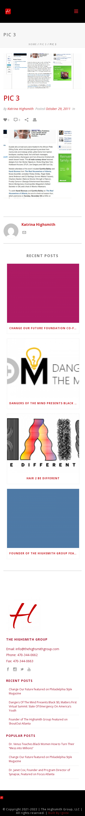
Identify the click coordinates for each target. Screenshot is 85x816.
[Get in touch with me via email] (24, 232)
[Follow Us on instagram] (15, 669)
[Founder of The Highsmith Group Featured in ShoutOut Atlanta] (43, 518)
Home (33, 44)
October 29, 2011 (58, 109)
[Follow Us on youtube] (29, 669)
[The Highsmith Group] (5, 797)
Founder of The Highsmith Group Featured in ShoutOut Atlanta (44, 553)
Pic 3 (43, 44)
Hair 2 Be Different (43, 478)
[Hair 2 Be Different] (43, 443)
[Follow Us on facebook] (8, 669)
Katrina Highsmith (20, 109)
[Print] (37, 120)
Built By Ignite (58, 813)
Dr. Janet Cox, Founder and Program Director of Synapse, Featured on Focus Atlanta (39, 772)
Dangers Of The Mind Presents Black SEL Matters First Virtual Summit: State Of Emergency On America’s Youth (43, 706)
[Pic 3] (42, 71)
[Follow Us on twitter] (22, 669)
